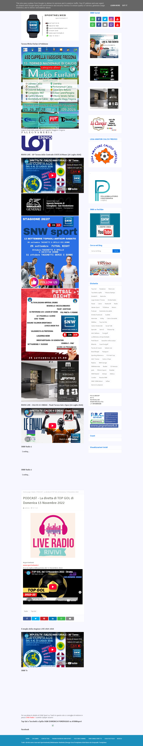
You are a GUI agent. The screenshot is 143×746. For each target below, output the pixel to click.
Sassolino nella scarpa (108, 341)
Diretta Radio (112, 300)
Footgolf (105, 333)
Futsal (93, 304)
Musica (119, 738)
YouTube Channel (80, 738)
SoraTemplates (76, 742)
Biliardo (93, 344)
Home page (26, 492)
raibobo (27, 508)
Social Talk (109, 326)
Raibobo (62, 742)
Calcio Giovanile (112, 318)
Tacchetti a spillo (96, 293)
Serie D (102, 329)
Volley (102, 318)
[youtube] (117, 19)
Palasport (105, 352)
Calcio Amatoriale (97, 326)
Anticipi (104, 374)
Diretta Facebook (96, 315)
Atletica (112, 374)
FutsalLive (102, 289)
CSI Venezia (113, 366)
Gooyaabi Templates (99, 742)
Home (27, 738)
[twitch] (111, 24)
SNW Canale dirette (95, 738)
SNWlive (93, 322)
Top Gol (33, 611)
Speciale (94, 329)
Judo (92, 370)
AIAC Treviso (95, 359)
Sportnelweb (44, 742)
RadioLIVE (108, 304)
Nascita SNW (103, 377)
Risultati (111, 370)
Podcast (93, 311)
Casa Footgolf (103, 344)
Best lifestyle (95, 352)
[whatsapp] (92, 19)
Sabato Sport (95, 307)
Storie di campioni (97, 385)
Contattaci (45, 738)
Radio (33, 492)
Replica (93, 363)
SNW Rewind (95, 374)
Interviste (94, 318)
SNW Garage (103, 363)
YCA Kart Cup (110, 355)
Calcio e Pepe (106, 359)
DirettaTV (94, 296)
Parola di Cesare (96, 348)
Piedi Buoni (94, 341)
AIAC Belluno (95, 333)
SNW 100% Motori (97, 381)
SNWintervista (95, 366)
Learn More (115, 5)
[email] (105, 24)
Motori (114, 307)
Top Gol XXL (103, 322)
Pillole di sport (101, 370)
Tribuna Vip (110, 329)
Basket (105, 366)
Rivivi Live (112, 289)
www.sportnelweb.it (31, 565)
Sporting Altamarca (97, 355)
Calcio (100, 304)
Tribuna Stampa (110, 293)
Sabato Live (108, 348)
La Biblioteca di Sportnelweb (100, 337)
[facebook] (98, 19)
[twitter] (105, 19)
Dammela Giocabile (105, 311)
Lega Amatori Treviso (98, 300)
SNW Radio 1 (31, 717)
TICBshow (106, 307)
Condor (93, 377)
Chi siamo (35, 738)
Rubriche (103, 296)
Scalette (107, 315)
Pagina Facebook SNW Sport (61, 738)
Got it (124, 5)
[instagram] (111, 19)
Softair (108, 381)
